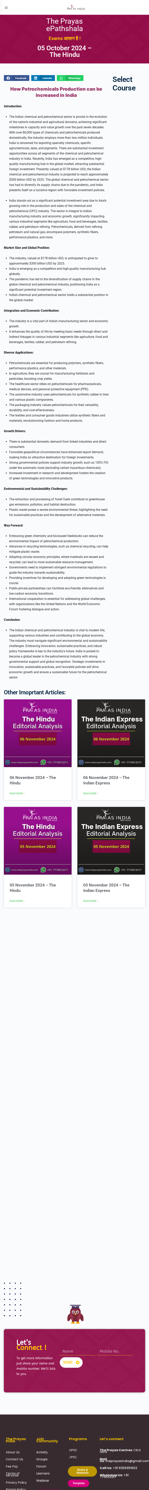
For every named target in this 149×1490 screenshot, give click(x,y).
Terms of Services (13, 1474)
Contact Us (14, 1459)
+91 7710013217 (114, 1476)
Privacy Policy (16, 1482)
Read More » (17, 793)
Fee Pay (12, 1466)
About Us (13, 1452)
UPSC (73, 1450)
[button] (16, 78)
